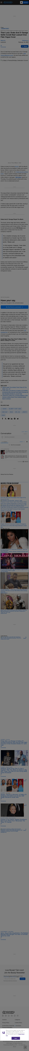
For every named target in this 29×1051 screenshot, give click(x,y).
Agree (16, 1038)
